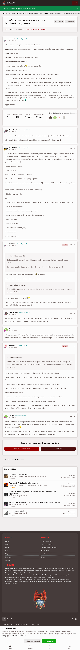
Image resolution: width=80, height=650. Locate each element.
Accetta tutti (50, 641)
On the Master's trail (16, 511)
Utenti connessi (45, 554)
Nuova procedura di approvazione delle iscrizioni (20, 8)
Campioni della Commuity (49, 547)
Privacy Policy (15, 624)
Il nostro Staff (45, 551)
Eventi (43, 557)
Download (8, 557)
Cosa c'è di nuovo (46, 544)
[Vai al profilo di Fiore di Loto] (50, 117)
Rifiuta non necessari (33, 641)
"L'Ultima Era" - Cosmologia (18, 474)
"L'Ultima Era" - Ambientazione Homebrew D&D (31, 476)
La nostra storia (46, 541)
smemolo (11, 29)
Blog (6, 554)
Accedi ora (58, 449)
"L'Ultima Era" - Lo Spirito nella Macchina (23, 483)
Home (7, 541)
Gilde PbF (8, 551)
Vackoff (11, 476)
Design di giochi (21, 496)
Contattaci (24, 624)
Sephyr (11, 329)
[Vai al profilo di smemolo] (6, 30)
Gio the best (13, 148)
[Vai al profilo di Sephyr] (55, 117)
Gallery (7, 560)
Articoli (7, 544)
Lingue (6, 624)
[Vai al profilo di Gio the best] (64, 117)
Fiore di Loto (13, 130)
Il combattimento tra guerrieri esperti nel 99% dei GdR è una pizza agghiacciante (32, 493)
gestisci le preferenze (19, 636)
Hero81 (11, 496)
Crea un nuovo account (22, 449)
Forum (7, 547)
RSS (39, 624)
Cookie (32, 624)
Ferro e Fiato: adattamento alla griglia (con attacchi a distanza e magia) (34, 502)
